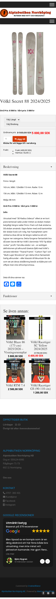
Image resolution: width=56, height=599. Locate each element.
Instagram (10, 504)
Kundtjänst (11, 496)
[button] (47, 561)
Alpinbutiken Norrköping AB (13, 591)
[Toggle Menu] (51, 4)
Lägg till (20, 139)
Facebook (10, 501)
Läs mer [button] (10, 554)
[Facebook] (43, 593)
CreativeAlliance (34, 586)
